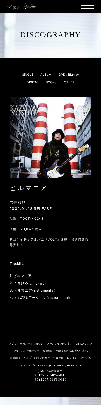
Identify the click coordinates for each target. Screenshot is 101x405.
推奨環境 (15, 357)
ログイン (72, 357)
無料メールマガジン (31, 343)
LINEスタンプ (84, 343)
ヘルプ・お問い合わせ (37, 357)
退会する (86, 357)
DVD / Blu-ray (69, 74)
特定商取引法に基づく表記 (72, 350)
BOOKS (51, 82)
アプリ (13, 343)
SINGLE (27, 74)
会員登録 (58, 357)
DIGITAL (33, 82)
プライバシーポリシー (26, 350)
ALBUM (46, 74)
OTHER (69, 82)
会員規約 (48, 350)
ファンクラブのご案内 (60, 343)
